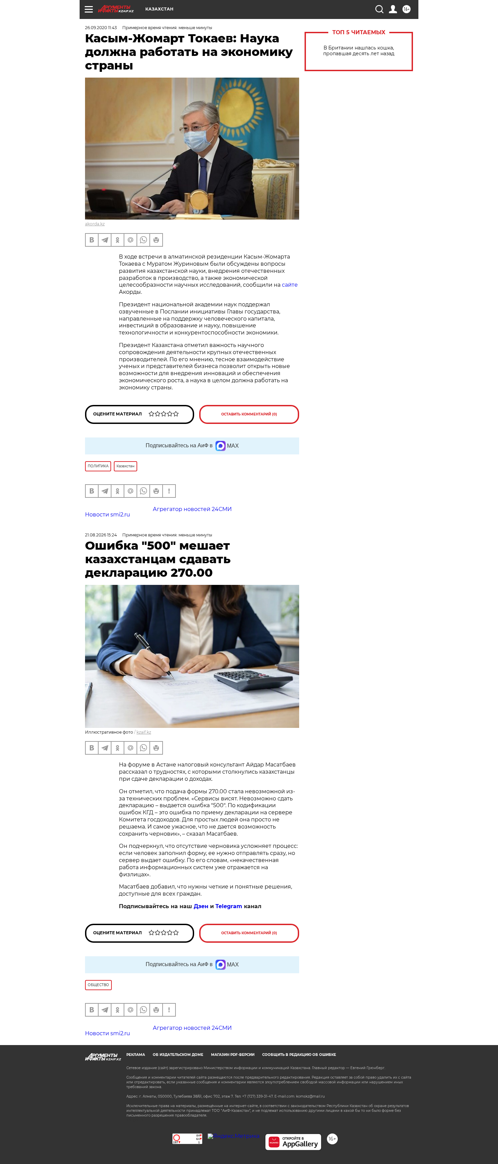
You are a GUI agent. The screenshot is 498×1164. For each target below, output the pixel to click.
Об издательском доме (178, 1055)
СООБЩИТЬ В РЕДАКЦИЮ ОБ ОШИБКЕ (299, 1055)
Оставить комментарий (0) (249, 414)
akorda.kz (95, 223)
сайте (290, 285)
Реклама (135, 1055)
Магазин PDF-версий (232, 1055)
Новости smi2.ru (107, 514)
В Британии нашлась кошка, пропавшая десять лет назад (358, 51)
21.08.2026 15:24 (101, 534)
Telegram (228, 906)
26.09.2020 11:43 (101, 27)
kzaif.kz (144, 732)
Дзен (201, 906)
